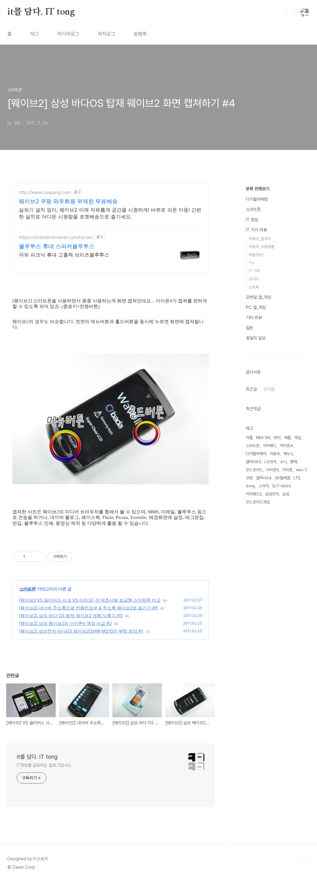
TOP (305, 861)
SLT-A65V (281, 486)
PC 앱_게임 (256, 307)
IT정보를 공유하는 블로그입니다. (44, 765)
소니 (283, 461)
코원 (249, 478)
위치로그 (106, 34)
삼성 (285, 494)
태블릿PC (256, 254)
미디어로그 (68, 34)
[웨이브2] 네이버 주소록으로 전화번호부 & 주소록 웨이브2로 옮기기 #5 (88, 607)
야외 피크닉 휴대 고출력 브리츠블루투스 (64, 255)
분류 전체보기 (257, 188)
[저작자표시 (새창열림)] (75, 556)
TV (251, 263)
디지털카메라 (256, 453)
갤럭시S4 (263, 478)
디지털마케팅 (257, 199)
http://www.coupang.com (45, 192)
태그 (34, 34)
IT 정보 (252, 219)
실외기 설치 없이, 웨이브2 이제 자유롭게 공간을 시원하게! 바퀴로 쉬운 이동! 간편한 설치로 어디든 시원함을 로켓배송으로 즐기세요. (110, 213)
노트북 (254, 287)
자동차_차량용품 (261, 246)
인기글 (269, 389)
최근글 (251, 389)
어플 (249, 437)
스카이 (263, 486)
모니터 (254, 279)
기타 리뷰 (254, 317)
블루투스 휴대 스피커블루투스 (56, 246)
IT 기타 (254, 271)
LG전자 (270, 461)
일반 (249, 327)
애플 (287, 437)
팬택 (293, 461)
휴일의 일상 (256, 338)
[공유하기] (31, 556)
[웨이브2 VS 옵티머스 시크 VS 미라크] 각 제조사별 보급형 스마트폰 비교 (90, 600)
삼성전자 (272, 494)
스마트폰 (28, 588)
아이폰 (287, 469)
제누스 (288, 453)
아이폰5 (272, 469)
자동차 (275, 453)
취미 (277, 437)
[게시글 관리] (38, 556)
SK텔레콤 (282, 478)
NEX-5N (263, 437)
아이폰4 (286, 445)
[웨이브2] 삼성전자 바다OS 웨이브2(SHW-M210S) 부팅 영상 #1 (81, 631)
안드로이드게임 (258, 502)
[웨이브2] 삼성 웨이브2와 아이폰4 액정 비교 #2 (65, 623)
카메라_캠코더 (260, 238)
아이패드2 (254, 494)
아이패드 (269, 445)
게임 (297, 437)
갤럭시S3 (253, 461)
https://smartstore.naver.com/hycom (56, 237)
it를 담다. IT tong (41, 12)
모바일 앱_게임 (258, 297)
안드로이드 (254, 469)
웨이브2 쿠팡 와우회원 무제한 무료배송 (68, 201)
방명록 (140, 34)
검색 (290, 12)
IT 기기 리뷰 (256, 229)
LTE (296, 478)
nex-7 (301, 469)
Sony (250, 486)
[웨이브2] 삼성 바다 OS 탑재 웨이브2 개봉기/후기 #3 (71, 615)
